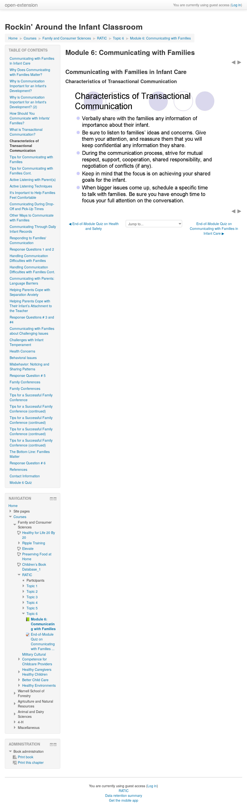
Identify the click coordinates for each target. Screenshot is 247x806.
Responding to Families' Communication (28, 240)
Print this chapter (31, 762)
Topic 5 (32, 608)
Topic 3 (32, 596)
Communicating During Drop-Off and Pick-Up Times (32, 206)
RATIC (27, 574)
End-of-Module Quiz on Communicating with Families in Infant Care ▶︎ (214, 228)
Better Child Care (35, 679)
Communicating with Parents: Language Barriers (32, 281)
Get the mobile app (123, 800)
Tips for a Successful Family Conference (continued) (31, 408)
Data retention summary (123, 795)
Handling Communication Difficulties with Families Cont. (32, 269)
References (18, 469)
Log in (236, 4)
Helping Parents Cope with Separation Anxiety (30, 292)
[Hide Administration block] (51, 744)
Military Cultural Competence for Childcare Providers (37, 659)
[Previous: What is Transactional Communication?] (233, 62)
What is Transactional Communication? (26, 132)
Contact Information (25, 475)
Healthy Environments (39, 685)
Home (13, 505)
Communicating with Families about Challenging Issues (32, 331)
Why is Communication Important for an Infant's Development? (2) (28, 102)
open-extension (21, 4)
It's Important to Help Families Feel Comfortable (32, 195)
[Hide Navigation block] (51, 498)
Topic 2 (32, 591)
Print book (25, 756)
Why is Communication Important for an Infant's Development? (28, 86)
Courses (20, 516)
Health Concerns (22, 351)
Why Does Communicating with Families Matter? (30, 72)
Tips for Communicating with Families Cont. (31, 170)
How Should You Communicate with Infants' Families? (30, 118)
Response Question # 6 (28, 462)
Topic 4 (32, 602)
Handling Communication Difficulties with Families (29, 258)
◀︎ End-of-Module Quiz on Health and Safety (94, 226)
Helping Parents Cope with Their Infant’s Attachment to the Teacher (31, 306)
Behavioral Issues (23, 357)
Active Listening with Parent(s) (33, 179)
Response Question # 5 (28, 375)
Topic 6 (32, 613)
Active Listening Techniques (31, 186)
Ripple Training (33, 542)
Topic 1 (32, 585)
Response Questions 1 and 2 (32, 249)
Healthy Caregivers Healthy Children (36, 672)
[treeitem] (32, 505)
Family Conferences (25, 382)
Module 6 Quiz (21, 482)
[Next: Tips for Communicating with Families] (239, 62)
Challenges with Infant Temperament (26, 342)
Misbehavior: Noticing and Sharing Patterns (29, 366)
